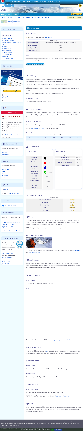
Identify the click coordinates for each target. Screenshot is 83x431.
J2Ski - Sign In (77, 14)
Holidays (27, 17)
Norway (9, 14)
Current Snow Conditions (62, 396)
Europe (3, 14)
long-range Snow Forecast (38, 128)
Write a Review (48, 37)
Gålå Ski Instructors (34, 252)
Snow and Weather (11, 42)
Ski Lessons (7, 50)
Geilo (3, 171)
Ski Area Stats (8, 38)
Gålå (4, 17)
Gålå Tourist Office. (14, 193)
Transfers (37, 17)
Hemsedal (5, 175)
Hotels (18, 17)
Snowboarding (8, 48)
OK (52, 429)
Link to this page (7, 257)
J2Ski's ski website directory (12, 223)
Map (4, 21)
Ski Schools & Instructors (11, 227)
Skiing (5, 46)
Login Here (7, 97)
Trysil (3, 177)
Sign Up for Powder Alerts (36, 64)
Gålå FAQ (6, 189)
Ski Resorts (16, 1)
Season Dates (7, 54)
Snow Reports (26, 1)
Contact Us (5, 263)
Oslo (47, 351)
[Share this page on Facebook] (80, 10)
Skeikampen (5, 154)
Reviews (17, 21)
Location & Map (8, 58)
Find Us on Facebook (10, 205)
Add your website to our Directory (12, 231)
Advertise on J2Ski (7, 253)
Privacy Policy (6, 261)
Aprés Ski (5, 56)
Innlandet (15, 14)
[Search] (80, 5)
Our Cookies (58, 429)
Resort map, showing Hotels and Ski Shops (60, 340)
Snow (11, 17)
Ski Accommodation (9, 225)
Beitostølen (5, 169)
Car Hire (46, 17)
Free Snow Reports (11, 91)
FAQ (10, 21)
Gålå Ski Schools (76, 250)
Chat (58, 1)
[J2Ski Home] (7, 7)
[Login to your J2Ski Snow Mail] (12, 77)
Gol (3, 173)
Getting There (7, 52)
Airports (51, 1)
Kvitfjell (4, 152)
